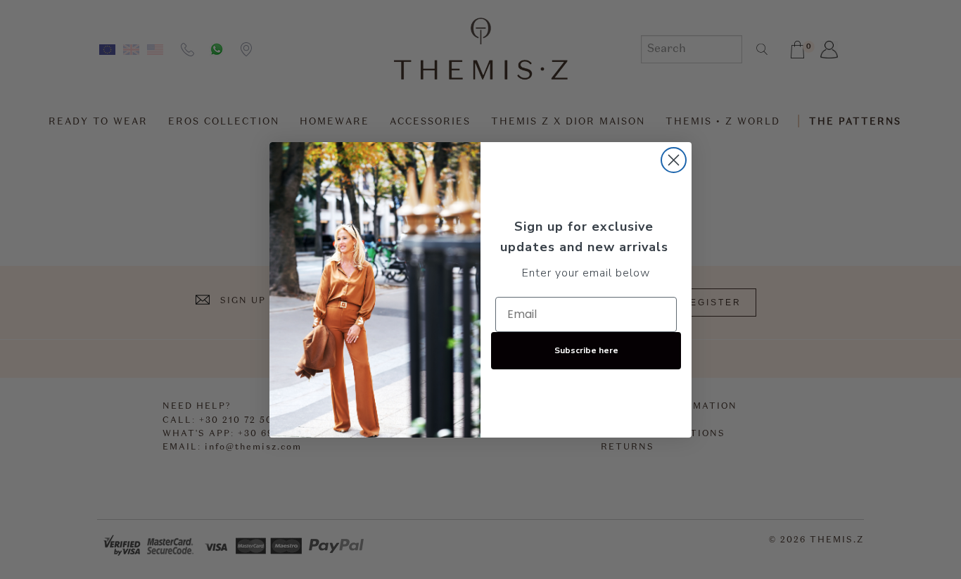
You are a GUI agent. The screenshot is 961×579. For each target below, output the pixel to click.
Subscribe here (586, 350)
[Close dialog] (673, 160)
